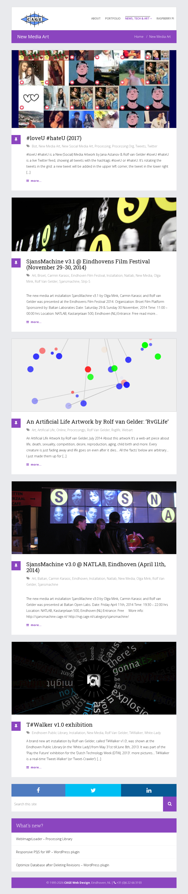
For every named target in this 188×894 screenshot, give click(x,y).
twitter (152, 146)
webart (127, 430)
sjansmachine (69, 281)
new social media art (77, 146)
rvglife (115, 430)
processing (103, 146)
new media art (49, 146)
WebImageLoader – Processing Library (44, 839)
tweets (140, 146)
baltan (42, 578)
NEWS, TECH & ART (137, 18)
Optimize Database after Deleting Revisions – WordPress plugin (62, 865)
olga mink (143, 578)
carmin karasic (58, 275)
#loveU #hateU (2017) (54, 138)
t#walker (136, 733)
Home (139, 36)
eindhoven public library (50, 733)
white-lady (152, 733)
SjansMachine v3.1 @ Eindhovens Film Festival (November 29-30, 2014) (88, 264)
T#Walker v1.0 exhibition (59, 724)
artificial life (46, 430)
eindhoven (80, 578)
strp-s (85, 281)
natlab (129, 275)
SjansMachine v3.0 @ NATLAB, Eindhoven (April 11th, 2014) (96, 567)
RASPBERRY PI (165, 18)
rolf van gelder (46, 281)
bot (34, 146)
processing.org (123, 146)
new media (144, 275)
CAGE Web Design (77, 883)
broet (42, 275)
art (34, 275)
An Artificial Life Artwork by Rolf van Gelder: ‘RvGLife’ (97, 421)
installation (115, 275)
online (61, 430)
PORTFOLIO (113, 18)
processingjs (76, 430)
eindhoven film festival (88, 275)
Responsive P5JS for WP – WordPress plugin (48, 852)
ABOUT (96, 18)
